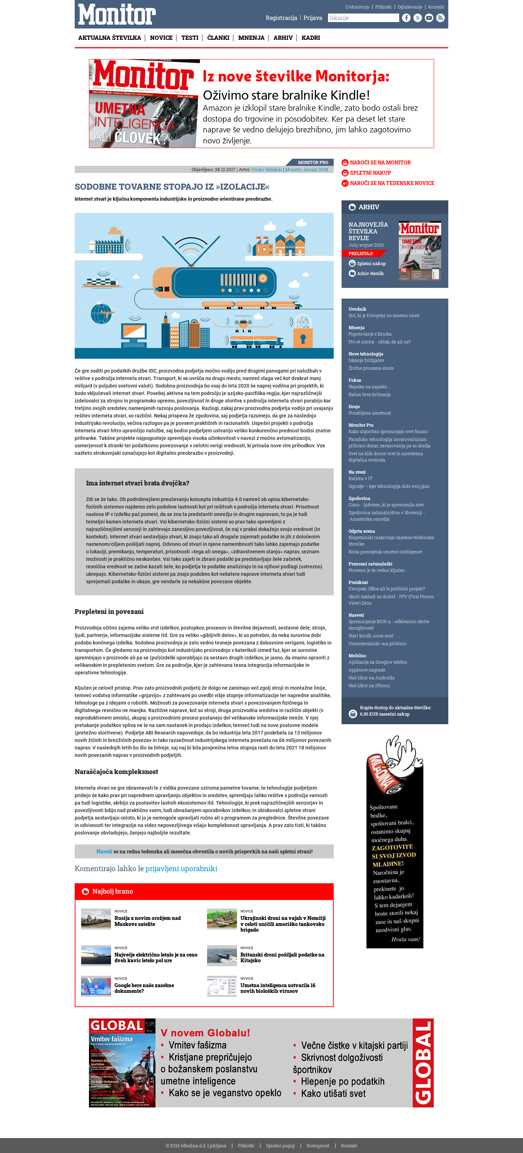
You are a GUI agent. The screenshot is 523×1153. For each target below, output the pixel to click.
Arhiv (283, 37)
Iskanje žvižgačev (366, 360)
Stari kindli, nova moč (371, 635)
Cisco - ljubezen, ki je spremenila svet (386, 504)
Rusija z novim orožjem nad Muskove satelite (148, 921)
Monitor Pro (313, 162)
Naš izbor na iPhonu (369, 685)
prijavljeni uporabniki (181, 868)
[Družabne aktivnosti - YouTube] (427, 18)
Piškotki (383, 7)
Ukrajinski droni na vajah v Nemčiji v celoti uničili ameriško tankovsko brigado (283, 924)
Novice (161, 37)
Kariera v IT (361, 478)
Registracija (281, 17)
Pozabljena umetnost (370, 413)
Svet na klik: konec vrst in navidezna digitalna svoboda (386, 457)
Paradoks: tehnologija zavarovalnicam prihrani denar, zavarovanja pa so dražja (389, 442)
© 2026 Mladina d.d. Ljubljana (196, 1145)
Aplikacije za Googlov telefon (378, 662)
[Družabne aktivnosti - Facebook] (405, 18)
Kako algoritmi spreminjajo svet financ (388, 431)
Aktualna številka (109, 37)
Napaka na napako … (370, 386)
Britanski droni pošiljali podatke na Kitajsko (282, 957)
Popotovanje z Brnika (370, 334)
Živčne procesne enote (371, 368)
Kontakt (436, 7)
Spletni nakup (370, 172)
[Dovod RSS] (439, 18)
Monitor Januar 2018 (306, 169)
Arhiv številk (370, 273)
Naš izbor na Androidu (372, 677)
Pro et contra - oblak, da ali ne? (380, 341)
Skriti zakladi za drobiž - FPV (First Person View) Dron (391, 600)
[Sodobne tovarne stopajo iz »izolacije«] (204, 285)
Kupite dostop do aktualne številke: (395, 707)
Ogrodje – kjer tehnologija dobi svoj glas (389, 486)
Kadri (311, 37)
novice (121, 911)
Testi (190, 37)
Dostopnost (318, 1145)
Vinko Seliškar (267, 169)
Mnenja (251, 37)
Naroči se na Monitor (380, 162)
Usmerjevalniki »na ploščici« (378, 643)
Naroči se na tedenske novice (392, 183)
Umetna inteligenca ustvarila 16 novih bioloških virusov (278, 988)
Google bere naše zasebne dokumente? (144, 988)
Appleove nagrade (367, 670)
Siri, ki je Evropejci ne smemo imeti (384, 315)
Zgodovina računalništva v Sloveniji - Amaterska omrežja (387, 516)
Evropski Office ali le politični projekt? (387, 588)
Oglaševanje (410, 7)
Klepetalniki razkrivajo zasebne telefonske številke (391, 541)
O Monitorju (357, 7)
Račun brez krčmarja (370, 394)
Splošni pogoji (280, 1145)
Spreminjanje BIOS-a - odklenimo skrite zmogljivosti (389, 624)
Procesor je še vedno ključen (377, 570)
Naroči (104, 851)
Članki (218, 37)
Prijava (312, 17)
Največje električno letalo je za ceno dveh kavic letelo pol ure (156, 957)
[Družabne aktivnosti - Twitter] (416, 18)
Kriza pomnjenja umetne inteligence (385, 551)
